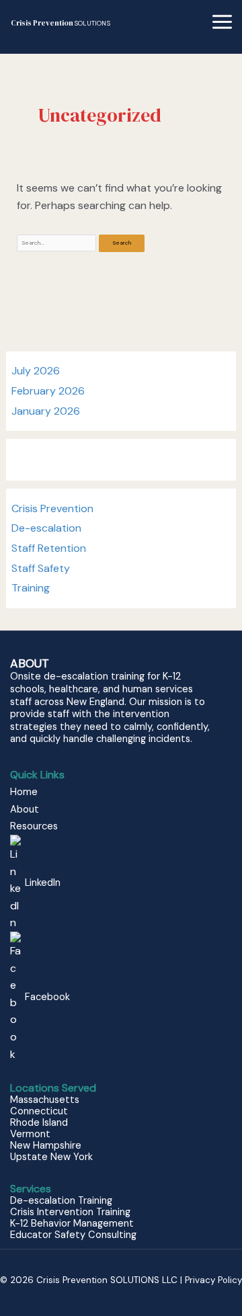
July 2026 (35, 371)
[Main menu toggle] (222, 22)
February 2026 (48, 391)
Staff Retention (48, 548)
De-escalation (46, 528)
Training (30, 588)
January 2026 (45, 411)
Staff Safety (40, 568)
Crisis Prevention (60, 22)
